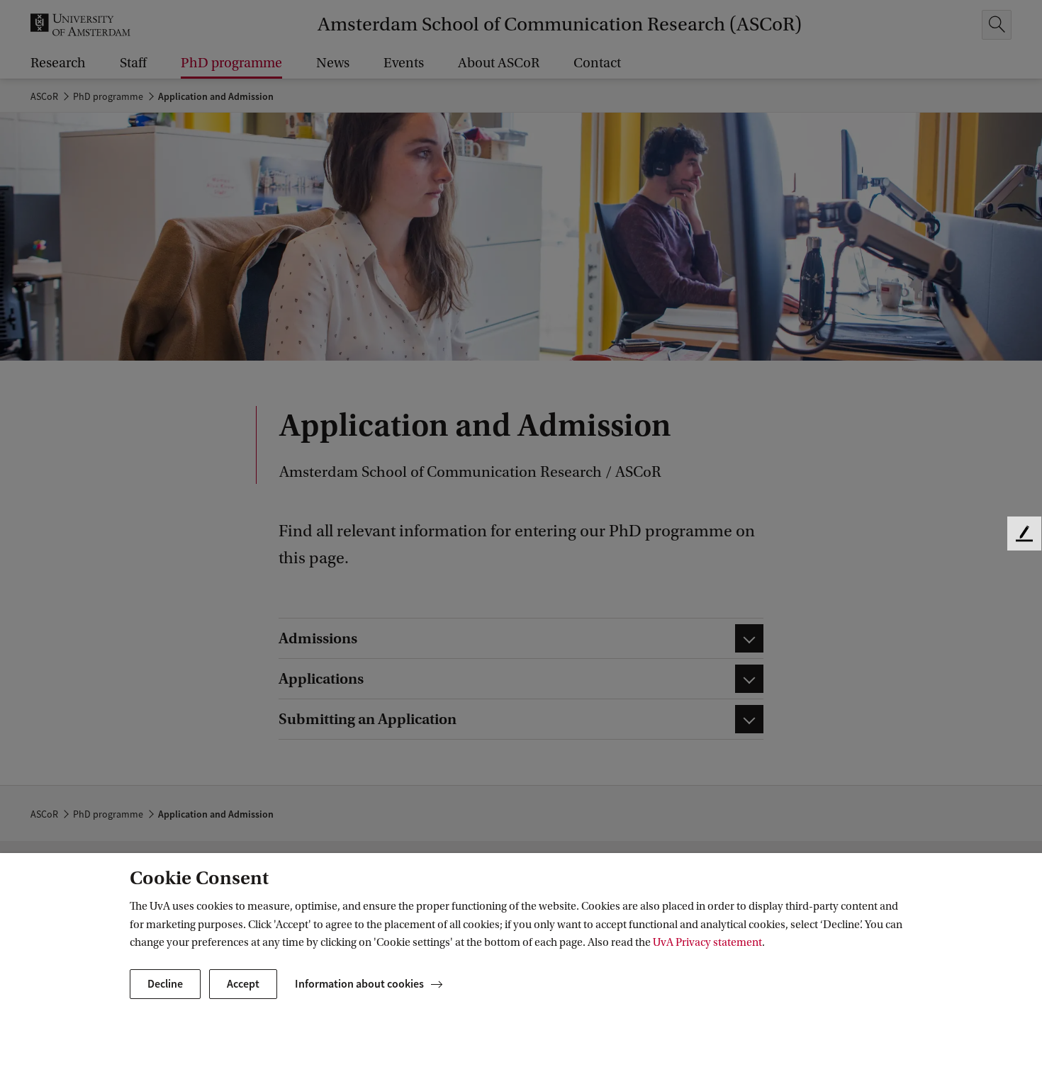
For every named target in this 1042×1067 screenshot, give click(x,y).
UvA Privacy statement (707, 942)
